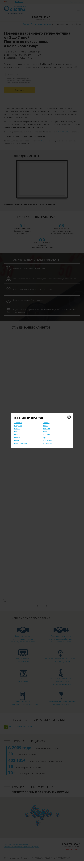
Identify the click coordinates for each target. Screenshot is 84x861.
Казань (17, 432)
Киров (16, 435)
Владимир (18, 426)
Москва (17, 438)
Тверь (45, 426)
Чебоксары (47, 441)
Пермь (16, 441)
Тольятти (46, 429)
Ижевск (17, 429)
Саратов (46, 423)
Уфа (44, 438)
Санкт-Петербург (20, 444)
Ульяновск (47, 435)
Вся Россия (47, 444)
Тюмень (46, 432)
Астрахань (18, 423)
